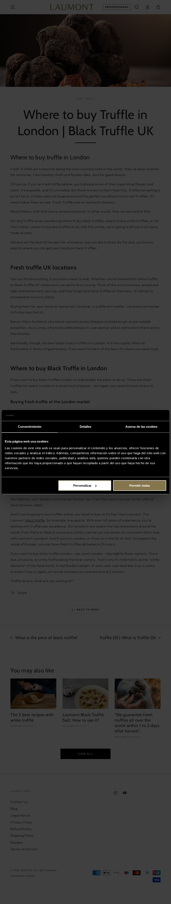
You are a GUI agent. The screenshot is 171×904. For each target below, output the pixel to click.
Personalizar (82, 485)
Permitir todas (139, 485)
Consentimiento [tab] (29, 426)
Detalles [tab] (86, 426)
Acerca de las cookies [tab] (141, 426)
